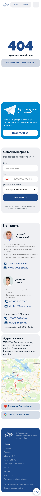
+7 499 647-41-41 (18, 318)
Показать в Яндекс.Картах (20, 406)
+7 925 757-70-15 (18, 301)
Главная (7, 448)
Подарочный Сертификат (15, 479)
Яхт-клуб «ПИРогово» (14, 464)
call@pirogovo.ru (18, 322)
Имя (5, 163)
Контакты (8, 475)
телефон (7, 174)
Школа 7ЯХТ (9, 456)
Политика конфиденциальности (18, 484)
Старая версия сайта (13, 488)
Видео (7, 471)
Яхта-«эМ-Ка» (10, 460)
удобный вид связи (12, 185)
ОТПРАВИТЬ (20, 197)
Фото (6, 467)
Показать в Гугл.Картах (18, 414)
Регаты (7, 452)
